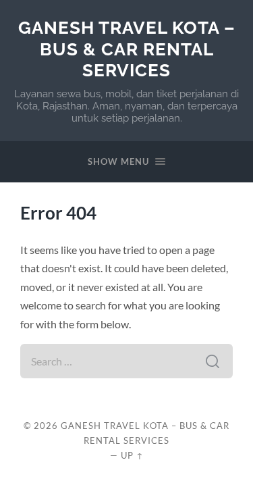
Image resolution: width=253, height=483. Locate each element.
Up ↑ (132, 455)
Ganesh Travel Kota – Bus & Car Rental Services (126, 48)
